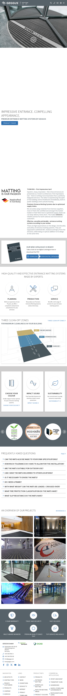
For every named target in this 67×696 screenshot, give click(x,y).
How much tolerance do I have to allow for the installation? (34, 464)
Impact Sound (32, 403)
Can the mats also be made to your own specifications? (31, 459)
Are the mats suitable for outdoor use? (24, 468)
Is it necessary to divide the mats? (21, 477)
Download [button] (33, 256)
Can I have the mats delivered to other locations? (29, 473)
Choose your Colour (10, 405)
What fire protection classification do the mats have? (31, 491)
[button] (51, 2)
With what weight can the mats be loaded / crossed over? (32, 486)
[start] (15, 3)
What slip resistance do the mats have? (23, 495)
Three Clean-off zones (56, 321)
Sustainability (54, 401)
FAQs (62, 454)
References (60, 511)
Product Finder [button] (9, 123)
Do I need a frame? (13, 482)
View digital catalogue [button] (50, 256)
